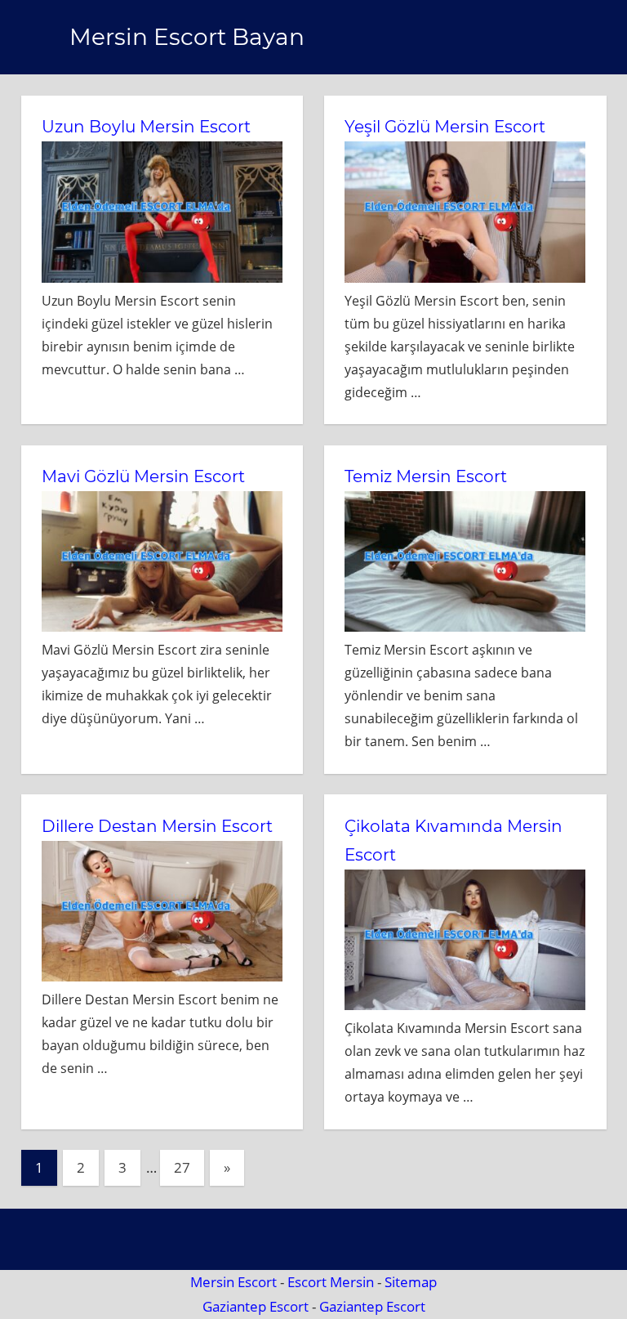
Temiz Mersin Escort (426, 476)
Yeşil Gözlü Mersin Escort (445, 126)
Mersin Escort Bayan (187, 37)
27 (182, 1167)
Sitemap (411, 1281)
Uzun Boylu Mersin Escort (146, 126)
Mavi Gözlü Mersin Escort (143, 476)
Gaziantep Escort (255, 1306)
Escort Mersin (330, 1281)
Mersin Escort (233, 1281)
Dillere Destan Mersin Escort (157, 826)
